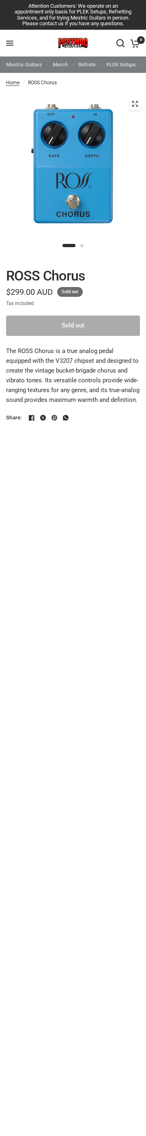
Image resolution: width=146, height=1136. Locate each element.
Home (12, 83)
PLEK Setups (121, 64)
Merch (60, 64)
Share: (14, 417)
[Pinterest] (54, 418)
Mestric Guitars (24, 64)
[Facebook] (31, 418)
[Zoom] (135, 104)
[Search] (120, 43)
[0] (133, 43)
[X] (43, 418)
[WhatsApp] (66, 418)
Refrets (87, 64)
